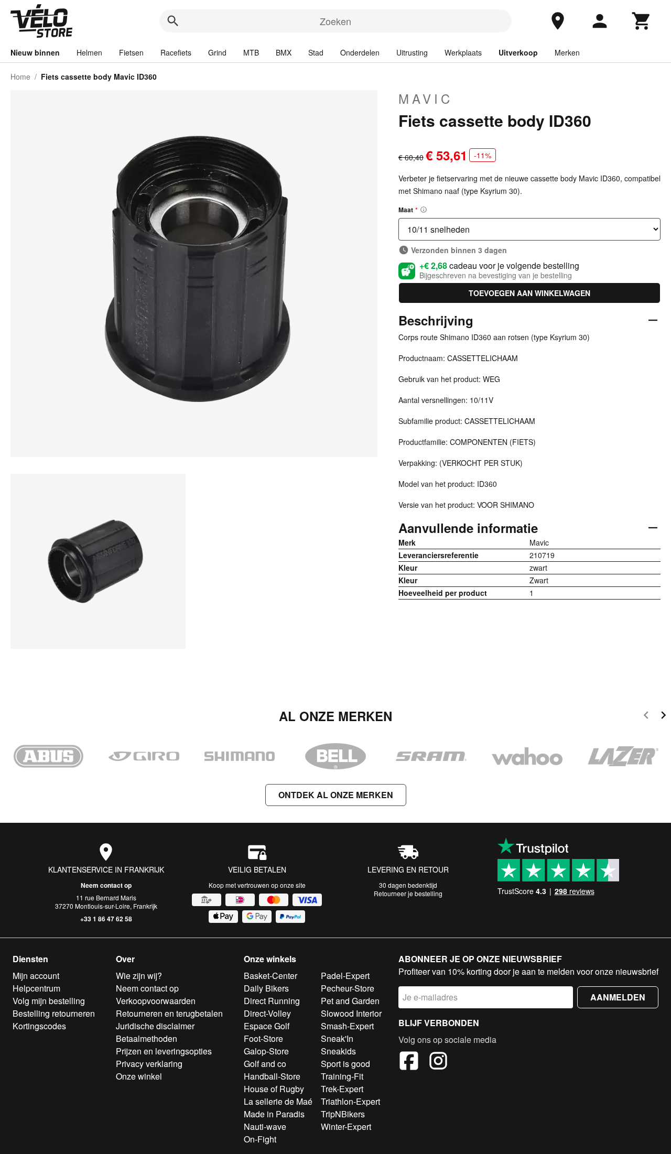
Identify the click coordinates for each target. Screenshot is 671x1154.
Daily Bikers (266, 988)
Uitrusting (412, 52)
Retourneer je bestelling (408, 893)
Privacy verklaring (149, 1064)
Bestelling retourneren (54, 1013)
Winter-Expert (346, 1126)
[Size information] (423, 209)
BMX (283, 52)
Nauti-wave (265, 1126)
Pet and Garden (350, 1001)
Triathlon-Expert (350, 1101)
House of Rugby (274, 1089)
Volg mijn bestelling (49, 1001)
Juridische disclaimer (155, 1026)
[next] (663, 716)
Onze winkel (139, 1076)
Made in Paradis (274, 1114)
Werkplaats (463, 52)
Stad (315, 52)
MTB (251, 52)
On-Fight (260, 1139)
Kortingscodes (39, 1026)
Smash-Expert (347, 1026)
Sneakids (338, 1051)
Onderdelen (360, 52)
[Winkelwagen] (641, 20)
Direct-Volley (267, 1013)
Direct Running (272, 1001)
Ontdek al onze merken (335, 795)
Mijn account (36, 976)
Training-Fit (342, 1076)
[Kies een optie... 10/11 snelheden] (529, 229)
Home (20, 76)
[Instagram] (438, 1062)
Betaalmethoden (146, 1038)
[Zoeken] (173, 20)
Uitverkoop (518, 52)
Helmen (89, 52)
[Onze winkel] (557, 20)
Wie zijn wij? (139, 976)
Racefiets (175, 52)
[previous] (646, 716)
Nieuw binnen (35, 52)
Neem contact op (106, 885)
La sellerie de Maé (278, 1101)
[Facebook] (408, 1062)
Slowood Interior (351, 1013)
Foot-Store (263, 1038)
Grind (217, 52)
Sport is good (345, 1064)
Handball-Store (272, 1076)
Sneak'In (337, 1038)
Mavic (425, 98)
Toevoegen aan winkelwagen (529, 293)
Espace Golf (266, 1026)
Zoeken (335, 21)
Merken (567, 52)
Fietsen (131, 52)
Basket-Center (270, 976)
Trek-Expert (342, 1089)
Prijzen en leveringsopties (164, 1051)
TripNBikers (343, 1114)
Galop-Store (266, 1051)
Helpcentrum (36, 988)
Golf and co (265, 1064)
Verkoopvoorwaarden (156, 1001)
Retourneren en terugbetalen (169, 1013)
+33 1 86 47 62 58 (106, 918)
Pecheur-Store (347, 988)
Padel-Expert (345, 976)
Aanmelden (617, 997)
